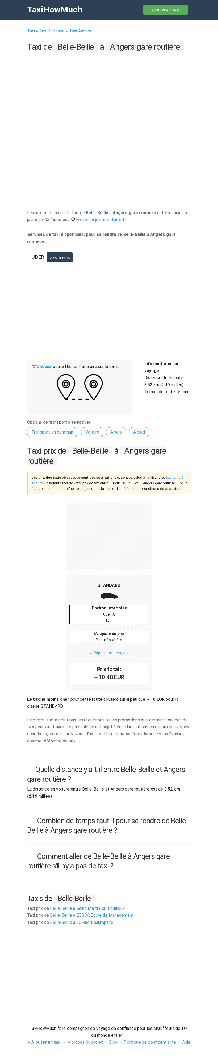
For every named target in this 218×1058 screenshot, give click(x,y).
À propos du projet (85, 1042)
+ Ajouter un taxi (45, 1042)
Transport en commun (52, 432)
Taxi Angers (80, 30)
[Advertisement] (109, 90)
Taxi (31, 30)
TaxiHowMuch (54, 10)
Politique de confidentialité (150, 1042)
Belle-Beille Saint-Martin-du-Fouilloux (76, 908)
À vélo (116, 432)
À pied (139, 432)
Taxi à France (52, 30)
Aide (186, 1042)
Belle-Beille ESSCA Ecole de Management (80, 915)
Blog (113, 1042)
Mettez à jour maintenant (99, 219)
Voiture (92, 432)
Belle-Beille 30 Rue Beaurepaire (70, 922)
